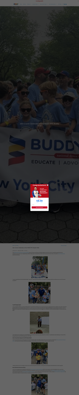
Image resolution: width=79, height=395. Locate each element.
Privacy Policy (45, 209)
